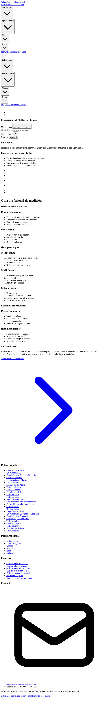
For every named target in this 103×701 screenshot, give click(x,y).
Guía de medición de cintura (18, 568)
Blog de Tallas (12, 509)
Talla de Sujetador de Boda (17, 518)
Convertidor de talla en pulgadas (20, 504)
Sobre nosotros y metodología (19, 578)
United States (12, 541)
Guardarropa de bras (15, 528)
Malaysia (10, 553)
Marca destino (7, 134)
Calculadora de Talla (15, 470)
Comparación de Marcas (16, 480)
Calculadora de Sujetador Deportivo (21, 475)
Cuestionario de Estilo (15, 492)
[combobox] (22, 126)
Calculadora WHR (14, 477)
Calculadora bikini (14, 523)
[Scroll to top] (2, 698)
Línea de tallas (12, 531)
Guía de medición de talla (17, 563)
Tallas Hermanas (13, 490)
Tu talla (4, 130)
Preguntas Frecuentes (10, 52)
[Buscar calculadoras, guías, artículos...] (2, 54)
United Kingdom (13, 543)
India (8, 551)
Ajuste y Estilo (8, 21)
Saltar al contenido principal (13, 2)
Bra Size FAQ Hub (14, 575)
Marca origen (6, 127)
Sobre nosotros (7, 696)
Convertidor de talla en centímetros (21, 502)
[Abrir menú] (2, 57)
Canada (9, 546)
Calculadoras (7, 7)
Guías (4, 44)
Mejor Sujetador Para (15, 499)
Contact (22, 52)
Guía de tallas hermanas (16, 566)
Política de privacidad (23, 696)
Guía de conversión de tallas (18, 571)
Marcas (5, 35)
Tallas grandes (12, 521)
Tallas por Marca (13, 487)
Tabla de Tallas (12, 494)
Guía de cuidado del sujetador (19, 573)
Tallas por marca (13, 526)
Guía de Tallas (12, 506)
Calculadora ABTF (14, 473)
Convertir (5, 137)
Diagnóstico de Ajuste (15, 485)
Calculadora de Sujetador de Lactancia (22, 514)
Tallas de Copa (12, 497)
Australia (10, 548)
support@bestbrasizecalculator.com (21, 684)
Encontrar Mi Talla (14, 482)
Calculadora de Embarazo (17, 516)
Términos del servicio (41, 696)
